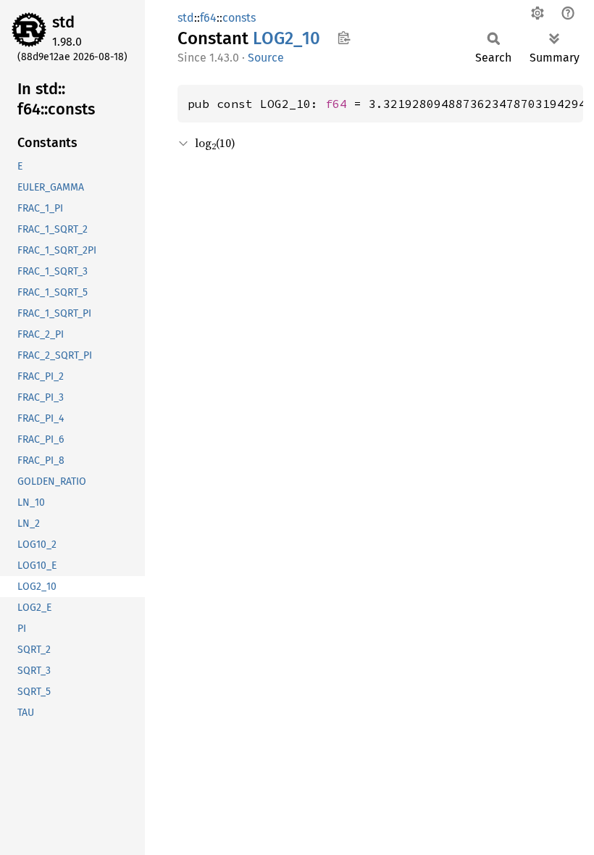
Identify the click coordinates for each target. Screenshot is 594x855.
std (63, 22)
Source (266, 57)
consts (239, 18)
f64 (208, 18)
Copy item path (344, 37)
